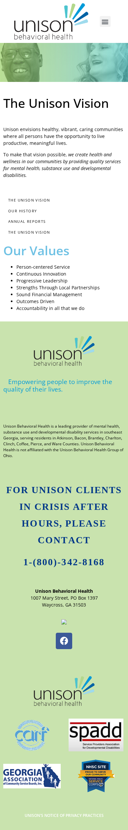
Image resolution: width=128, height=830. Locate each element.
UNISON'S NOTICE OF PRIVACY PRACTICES (64, 815)
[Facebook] (64, 641)
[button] (105, 21)
